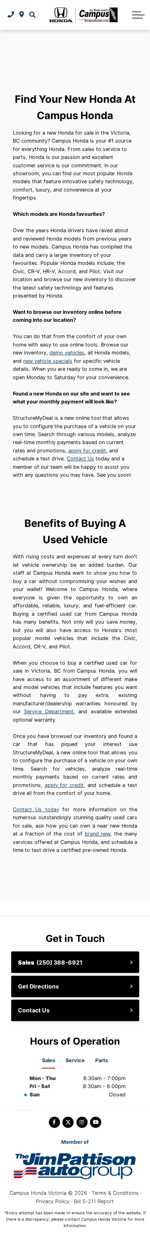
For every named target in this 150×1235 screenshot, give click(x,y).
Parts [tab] (101, 1060)
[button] (32, 14)
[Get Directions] (22, 14)
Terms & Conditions (115, 1193)
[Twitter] (68, 1122)
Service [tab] (75, 1060)
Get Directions (38, 986)
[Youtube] (95, 1122)
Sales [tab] (48, 1060)
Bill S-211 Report (94, 1201)
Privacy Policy (53, 1201)
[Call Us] (11, 14)
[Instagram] (82, 1122)
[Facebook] (54, 1122)
